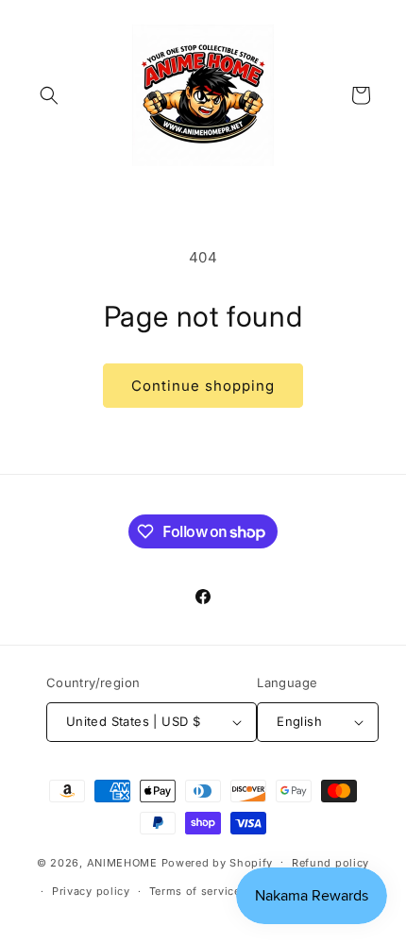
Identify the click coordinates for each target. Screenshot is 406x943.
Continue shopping (203, 386)
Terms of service (195, 891)
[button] (49, 95)
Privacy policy (91, 891)
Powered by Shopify (217, 861)
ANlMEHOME (122, 861)
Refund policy (330, 862)
